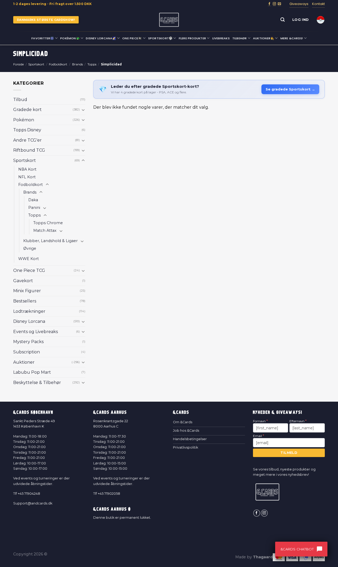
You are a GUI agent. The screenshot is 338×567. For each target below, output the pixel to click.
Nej (117, 348)
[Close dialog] (265, 207)
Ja (117, 325)
